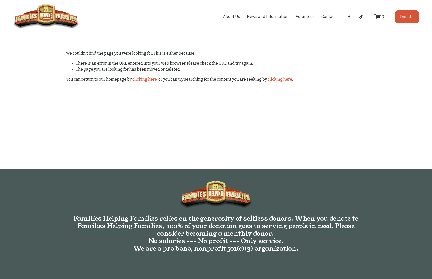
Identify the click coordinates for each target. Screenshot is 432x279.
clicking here (144, 79)
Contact (329, 16)
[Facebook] (349, 16)
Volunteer (305, 16)
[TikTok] (361, 16)
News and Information (268, 16)
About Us (231, 16)
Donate (407, 16)
